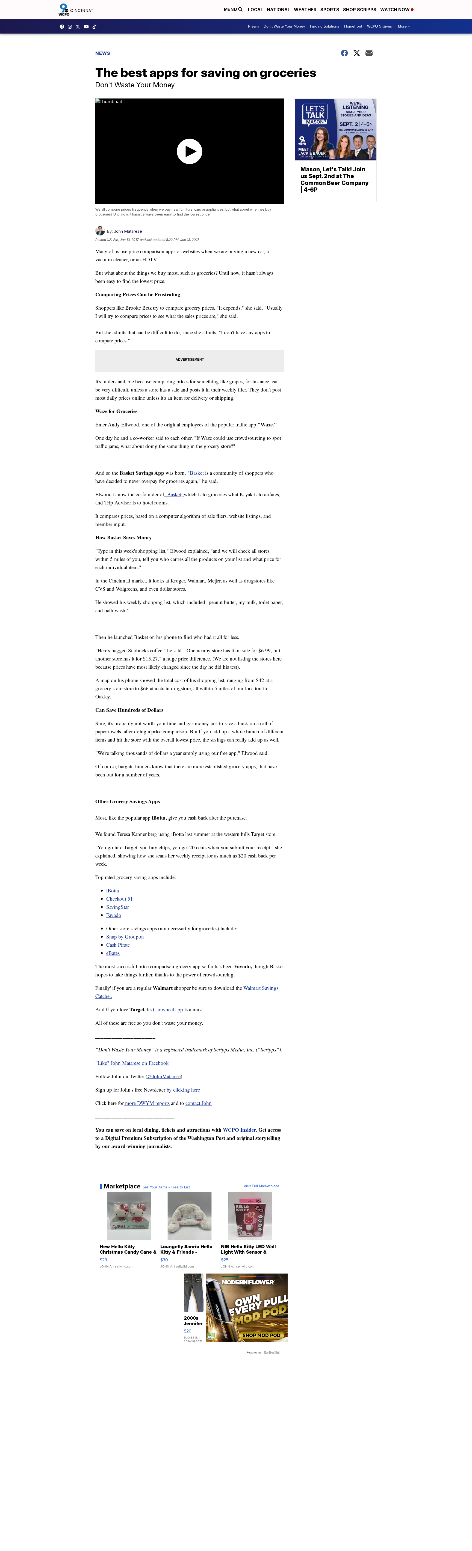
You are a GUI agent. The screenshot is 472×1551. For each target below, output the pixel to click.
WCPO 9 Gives (379, 26)
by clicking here (183, 1089)
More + (404, 26)
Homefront (353, 26)
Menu (231, 9)
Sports (329, 9)
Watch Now (395, 9)
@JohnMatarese (164, 1076)
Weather (305, 9)
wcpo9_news (71, 27)
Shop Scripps (359, 9)
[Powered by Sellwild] (271, 1353)
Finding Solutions (324, 26)
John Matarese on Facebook (140, 1062)
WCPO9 (63, 27)
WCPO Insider (239, 1129)
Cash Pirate (118, 944)
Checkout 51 (119, 898)
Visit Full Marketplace (261, 1186)
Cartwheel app (167, 1009)
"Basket (196, 472)
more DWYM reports (147, 1102)
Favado (113, 915)
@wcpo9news (96, 27)
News (102, 53)
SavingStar (117, 906)
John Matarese (128, 231)
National (278, 9)
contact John (198, 1102)
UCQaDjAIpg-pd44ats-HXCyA (88, 27)
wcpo (79, 27)
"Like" (103, 1062)
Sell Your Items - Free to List (166, 1187)
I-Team (253, 26)
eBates (113, 952)
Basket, (174, 494)
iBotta (112, 890)
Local (255, 9)
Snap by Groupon (125, 936)
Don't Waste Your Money (284, 26)
